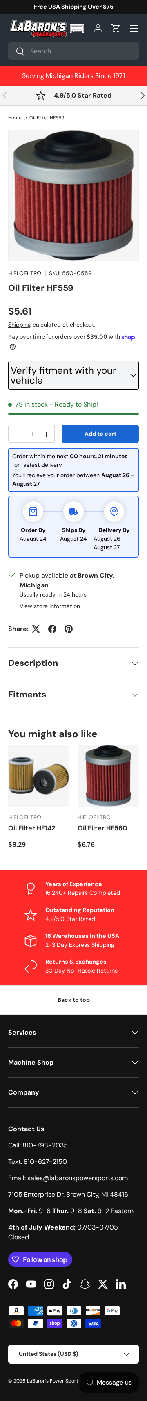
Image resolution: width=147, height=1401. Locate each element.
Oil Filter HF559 (47, 117)
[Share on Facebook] (52, 629)
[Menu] (134, 28)
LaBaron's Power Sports (54, 1381)
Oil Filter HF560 (102, 828)
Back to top (74, 999)
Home (15, 117)
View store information (50, 606)
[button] (78, 28)
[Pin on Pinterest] (68, 629)
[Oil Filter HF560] (108, 776)
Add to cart (100, 433)
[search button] (16, 52)
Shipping (19, 324)
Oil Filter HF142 (31, 828)
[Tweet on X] (36, 629)
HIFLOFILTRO (24, 273)
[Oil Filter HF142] (38, 776)
